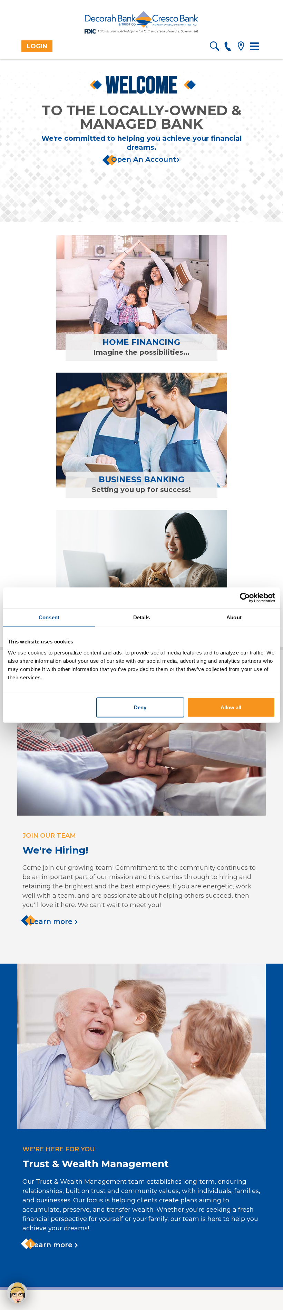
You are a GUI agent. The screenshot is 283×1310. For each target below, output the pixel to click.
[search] (214, 47)
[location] (240, 47)
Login (37, 46)
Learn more (52, 921)
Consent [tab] (49, 617)
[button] (17, 1292)
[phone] (227, 47)
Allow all (231, 707)
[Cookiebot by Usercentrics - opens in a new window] (245, 597)
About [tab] (234, 617)
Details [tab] (141, 617)
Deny (140, 707)
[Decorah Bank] (141, 23)
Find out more (101, 316)
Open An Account (143, 159)
